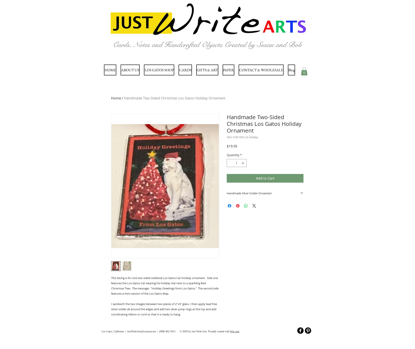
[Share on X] (254, 205)
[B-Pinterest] (308, 330)
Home (116, 98)
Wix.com (234, 331)
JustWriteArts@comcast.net (141, 331)
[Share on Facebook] (229, 205)
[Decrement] (230, 163)
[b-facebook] (300, 330)
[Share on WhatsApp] (246, 205)
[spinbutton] (237, 163)
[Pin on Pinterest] (237, 205)
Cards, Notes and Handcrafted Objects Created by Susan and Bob (207, 44)
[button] (304, 71)
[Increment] (243, 163)
